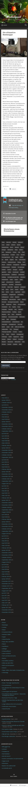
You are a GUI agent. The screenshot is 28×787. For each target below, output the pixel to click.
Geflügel (4, 648)
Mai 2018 (4, 569)
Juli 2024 (4, 414)
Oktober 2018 (6, 557)
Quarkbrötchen (6, 719)
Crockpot (13, 254)
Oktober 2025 (6, 402)
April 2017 (5, 600)
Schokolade (13, 319)
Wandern (4, 341)
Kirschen (4, 287)
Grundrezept (15, 272)
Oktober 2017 (6, 586)
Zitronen (4, 344)
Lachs (12, 292)
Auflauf (7, 244)
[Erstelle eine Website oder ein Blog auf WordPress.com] (14, 774)
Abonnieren (5, 365)
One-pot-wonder (21, 304)
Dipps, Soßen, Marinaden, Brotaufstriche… (13, 670)
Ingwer (16, 279)
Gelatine (3, 269)
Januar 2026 (5, 400)
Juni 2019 (4, 538)
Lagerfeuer (17, 292)
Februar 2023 (5, 445)
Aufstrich (13, 244)
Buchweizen (8, 252)
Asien (3, 244)
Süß (12, 327)
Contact (4, 627)
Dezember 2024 (6, 407)
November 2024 (6, 409)
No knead (4, 302)
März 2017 (5, 602)
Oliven (14, 304)
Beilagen (4, 249)
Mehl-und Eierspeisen (8, 665)
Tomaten (15, 331)
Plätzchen (21, 309)
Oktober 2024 (6, 412)
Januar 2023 (5, 448)
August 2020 (5, 512)
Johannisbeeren (10, 282)
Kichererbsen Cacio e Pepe (9, 731)
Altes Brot (8, 242)
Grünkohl (22, 272)
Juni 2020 (4, 514)
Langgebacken (12, 294)
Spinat (3, 327)
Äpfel (20, 344)
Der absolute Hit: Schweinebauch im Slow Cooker (13, 688)
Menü (5, 25)
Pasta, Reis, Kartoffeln (8, 641)
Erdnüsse (4, 262)
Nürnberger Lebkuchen (8, 736)
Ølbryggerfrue (6, 746)
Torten (20, 331)
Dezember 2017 (6, 581)
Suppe (4, 637)
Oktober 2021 (6, 479)
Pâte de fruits (5, 734)
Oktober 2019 (6, 529)
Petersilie (11, 309)
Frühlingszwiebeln (6, 267)
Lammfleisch (4, 294)
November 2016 (6, 612)
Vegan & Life (5, 761)
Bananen (17, 247)
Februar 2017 (5, 605)
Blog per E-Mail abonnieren (10, 352)
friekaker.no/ (5, 751)
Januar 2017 (5, 607)
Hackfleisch (14, 274)
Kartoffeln (11, 284)
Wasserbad (10, 341)
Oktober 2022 (6, 455)
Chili (19, 252)
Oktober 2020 (6, 507)
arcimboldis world (7, 768)
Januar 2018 (5, 579)
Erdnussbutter (22, 259)
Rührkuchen (22, 317)
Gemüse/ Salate (6, 634)
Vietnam (3, 339)
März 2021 (5, 495)
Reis (9, 314)
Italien (21, 279)
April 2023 (5, 440)
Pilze (16, 309)
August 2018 (5, 562)
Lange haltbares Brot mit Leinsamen (12, 704)
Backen (18, 244)
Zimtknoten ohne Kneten (9, 706)
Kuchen (21, 289)
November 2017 (6, 583)
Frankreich (9, 264)
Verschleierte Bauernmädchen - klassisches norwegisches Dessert (14, 694)
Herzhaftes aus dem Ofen (13, 277)
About (3, 629)
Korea (12, 289)
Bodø (16, 249)
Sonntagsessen (12, 324)
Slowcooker (4, 324)
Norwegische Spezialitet (13, 302)
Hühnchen (23, 277)
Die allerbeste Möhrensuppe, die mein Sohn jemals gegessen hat (14, 218)
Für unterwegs (21, 267)
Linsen (11, 297)
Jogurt (3, 282)
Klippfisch (16, 287)
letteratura (5, 763)
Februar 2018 (5, 576)
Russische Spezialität (13, 317)
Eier (12, 257)
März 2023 (5, 443)
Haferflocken (21, 274)
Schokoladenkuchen (6, 321)
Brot (3, 252)
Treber (7, 334)
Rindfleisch (4, 317)
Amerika (14, 242)
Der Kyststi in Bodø (7, 729)
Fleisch (3, 264)
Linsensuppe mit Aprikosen (9, 691)
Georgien (15, 269)
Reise (13, 314)
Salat (8, 319)
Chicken (14, 252)
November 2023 (6, 426)
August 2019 (5, 533)
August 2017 (5, 590)
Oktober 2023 (6, 428)
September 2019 (6, 531)
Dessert (22, 254)
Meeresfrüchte (12, 299)
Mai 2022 (4, 464)
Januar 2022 (5, 471)
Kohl (3, 289)
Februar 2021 (5, 498)
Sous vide (20, 324)
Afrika (3, 242)
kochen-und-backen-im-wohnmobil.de (12, 758)
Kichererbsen (18, 284)
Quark (19, 312)
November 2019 (6, 526)
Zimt (23, 341)
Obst (3, 304)
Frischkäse (23, 264)
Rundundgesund (14, 17)
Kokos (7, 289)
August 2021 (5, 483)
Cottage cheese (5, 254)
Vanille (10, 336)
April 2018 (5, 571)
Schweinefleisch (15, 321)
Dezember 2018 (6, 552)
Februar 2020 (5, 519)
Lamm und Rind (6, 653)
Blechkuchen (10, 249)
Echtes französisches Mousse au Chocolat (13, 721)
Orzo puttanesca (6, 685)
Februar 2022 (5, 469)
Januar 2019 (5, 550)
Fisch (24, 262)
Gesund (20, 269)
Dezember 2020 (6, 502)
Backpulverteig (5, 247)
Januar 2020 (5, 521)
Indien (11, 279)
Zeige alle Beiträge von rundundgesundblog (16, 206)
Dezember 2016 (6, 610)
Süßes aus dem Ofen (19, 327)
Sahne (3, 319)
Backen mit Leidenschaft (8, 765)
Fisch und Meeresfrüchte (9, 656)
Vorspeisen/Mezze (7, 632)
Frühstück (14, 267)
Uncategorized (20, 334)
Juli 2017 (4, 593)
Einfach (21, 257)
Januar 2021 (5, 500)
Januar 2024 (5, 421)
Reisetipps (5, 625)
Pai (9, 307)
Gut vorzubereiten (6, 274)
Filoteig (19, 262)
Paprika (14, 307)
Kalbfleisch (17, 282)
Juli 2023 (4, 433)
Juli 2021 (4, 486)
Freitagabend (16, 264)
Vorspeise (20, 339)
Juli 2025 (4, 405)
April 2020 (5, 517)
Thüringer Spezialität (6, 331)
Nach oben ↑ (14, 776)
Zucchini (9, 344)
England (11, 259)
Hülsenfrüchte (5, 279)
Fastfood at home (12, 262)
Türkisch (13, 334)
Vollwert (14, 339)
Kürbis (7, 292)
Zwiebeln (15, 344)
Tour (3, 334)
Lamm (23, 292)
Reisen (4, 622)
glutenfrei (4, 272)
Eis (2, 259)
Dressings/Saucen (6, 257)
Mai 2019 (4, 540)
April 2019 (5, 543)
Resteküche (18, 314)
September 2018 (6, 560)
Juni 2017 (4, 595)
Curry (18, 254)
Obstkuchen (8, 304)
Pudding (14, 312)
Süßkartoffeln (5, 329)
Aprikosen (20, 242)
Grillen (9, 272)
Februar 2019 (5, 548)
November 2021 (6, 476)
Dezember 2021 (6, 474)
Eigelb (16, 257)
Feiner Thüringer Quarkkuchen (10, 683)
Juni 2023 (4, 436)
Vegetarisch (16, 336)
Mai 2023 (4, 438)
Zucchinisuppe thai (10, 221)
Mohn (19, 299)
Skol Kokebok (6, 754)
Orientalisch (4, 307)
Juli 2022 (4, 459)
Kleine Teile (10, 287)
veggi (22, 336)
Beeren (22, 247)
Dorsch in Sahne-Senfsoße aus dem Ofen (13, 725)
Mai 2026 (4, 398)
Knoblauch (23, 287)
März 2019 (5, 545)
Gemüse (9, 269)
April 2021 (5, 493)
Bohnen (21, 249)
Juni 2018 (4, 567)
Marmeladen (4, 299)
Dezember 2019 (6, 524)
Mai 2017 (4, 598)
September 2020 (6, 509)
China (23, 252)
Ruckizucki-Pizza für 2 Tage (9, 698)
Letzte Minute (20, 294)
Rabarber (4, 314)
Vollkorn (9, 339)
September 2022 (6, 457)
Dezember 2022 (6, 450)
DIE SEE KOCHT (6, 756)
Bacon (11, 247)
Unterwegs (4, 336)
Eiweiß (6, 259)
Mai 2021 (4, 490)
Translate (13, 379)
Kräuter (16, 289)
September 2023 (6, 431)
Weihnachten (17, 341)
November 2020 (6, 505)
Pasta (19, 307)
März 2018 (5, 574)
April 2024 (5, 419)
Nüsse (21, 302)
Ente (16, 259)
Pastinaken (4, 309)
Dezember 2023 (6, 424)
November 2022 (6, 452)
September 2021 (6, 481)
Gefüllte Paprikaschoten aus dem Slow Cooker (12, 700)
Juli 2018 (4, 564)
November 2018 (6, 555)
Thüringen (16, 329)
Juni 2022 (4, 462)
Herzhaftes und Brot (7, 660)
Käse (3, 292)
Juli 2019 (4, 536)
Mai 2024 (4, 417)
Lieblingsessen (5, 297)
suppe (8, 327)
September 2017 (6, 588)
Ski (21, 321)
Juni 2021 (4, 488)
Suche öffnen (25, 25)
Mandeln (17, 297)
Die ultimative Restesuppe (9, 33)
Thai (11, 329)
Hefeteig (4, 277)
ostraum (4, 749)
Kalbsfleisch (4, 284)
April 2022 (5, 467)
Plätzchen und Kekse (6, 312)
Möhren (24, 299)
